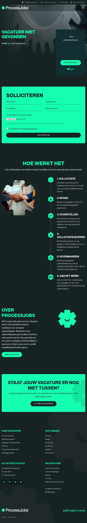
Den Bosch (49, 443)
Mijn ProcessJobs (79, 2)
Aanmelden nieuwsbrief (11, 468)
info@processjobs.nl (32, 2)
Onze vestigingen (52, 472)
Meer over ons (12, 354)
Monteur (5, 446)
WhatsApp (64, 2)
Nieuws (48, 475)
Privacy (4, 517)
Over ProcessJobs (52, 468)
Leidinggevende (8, 453)
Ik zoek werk (6, 472)
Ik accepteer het (23, 129)
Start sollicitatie (44, 404)
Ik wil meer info (70, 63)
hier (9, 43)
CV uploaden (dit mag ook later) (19, 115)
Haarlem (48, 449)
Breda (47, 439)
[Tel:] (71, 69)
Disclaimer (12, 517)
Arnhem (48, 436)
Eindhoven (49, 446)
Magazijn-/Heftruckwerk (11, 443)
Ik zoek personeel (8, 475)
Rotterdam (49, 453)
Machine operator (8, 439)
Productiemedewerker (10, 449)
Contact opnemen (50, 2)
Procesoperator (8, 436)
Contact (48, 478)
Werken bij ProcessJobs (54, 482)
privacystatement (30, 129)
